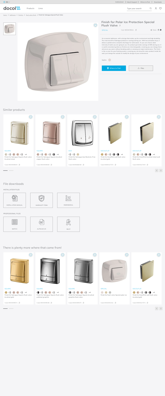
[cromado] (21, 154)
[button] (131, 23)
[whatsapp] (160, 30)
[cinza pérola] (110, 292)
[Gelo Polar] (110, 60)
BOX (70, 151)
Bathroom (13, 15)
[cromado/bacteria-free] (10, 154)
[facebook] (158, 30)
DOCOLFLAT (105, 151)
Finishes (20, 15)
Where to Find (115, 68)
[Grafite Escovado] (53, 154)
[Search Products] (151, 8)
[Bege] (106, 292)
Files (142, 68)
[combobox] (139, 8)
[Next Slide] (161, 170)
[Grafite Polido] (117, 154)
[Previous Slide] (156, 170)
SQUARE (8, 151)
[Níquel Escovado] (6, 154)
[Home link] (5, 15)
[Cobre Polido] (17, 154)
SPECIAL (105, 30)
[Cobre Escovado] (13, 154)
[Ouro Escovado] (102, 154)
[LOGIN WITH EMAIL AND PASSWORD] (156, 8)
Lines (40, 8)
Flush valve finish (31, 15)
